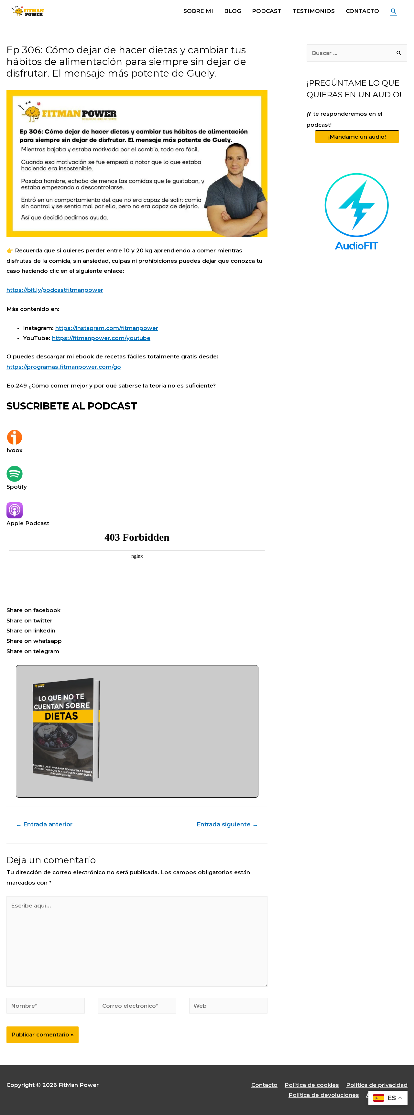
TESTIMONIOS (313, 11)
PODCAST (266, 11)
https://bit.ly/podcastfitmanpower (54, 290)
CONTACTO (362, 11)
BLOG (232, 11)
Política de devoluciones (324, 1095)
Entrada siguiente (227, 824)
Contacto (264, 1085)
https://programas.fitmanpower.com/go (63, 367)
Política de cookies (312, 1085)
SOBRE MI (198, 11)
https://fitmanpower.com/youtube (101, 338)
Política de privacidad (377, 1085)
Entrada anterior (44, 824)
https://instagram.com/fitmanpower (106, 328)
